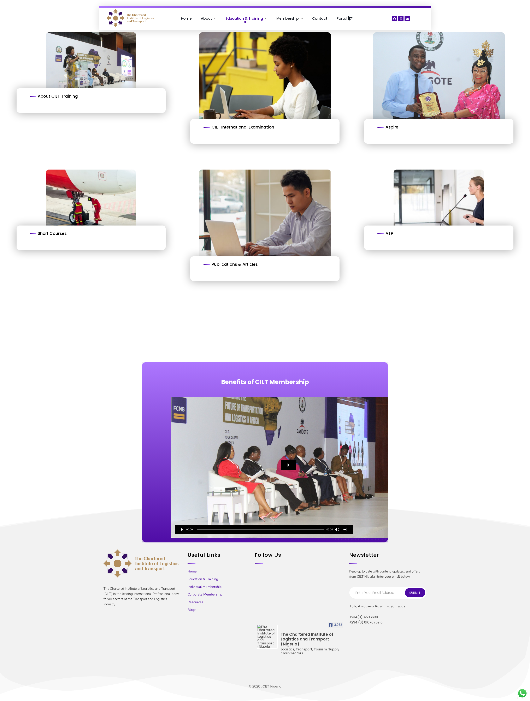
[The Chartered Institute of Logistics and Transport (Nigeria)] (267, 637)
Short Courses (52, 233)
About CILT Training (58, 96)
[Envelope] (407, 18)
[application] (264, 467)
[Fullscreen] (345, 529)
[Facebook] (394, 18)
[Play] (181, 529)
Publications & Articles (235, 264)
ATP (389, 233)
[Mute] (337, 529)
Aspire (391, 127)
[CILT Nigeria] (130, 18)
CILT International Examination (243, 127)
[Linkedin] (401, 18)
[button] (288, 465)
